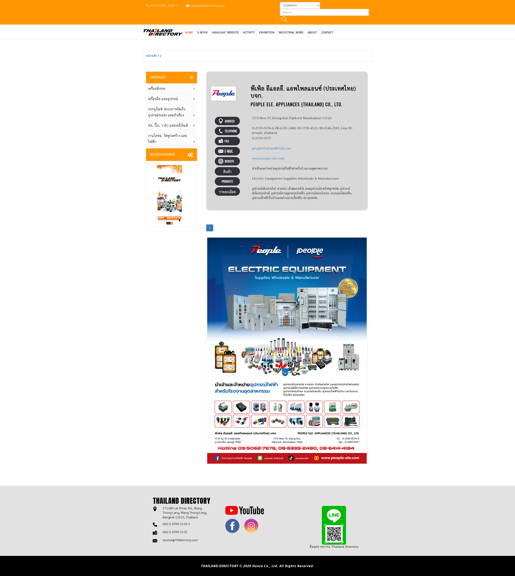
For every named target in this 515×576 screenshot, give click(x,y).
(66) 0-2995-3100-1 (163, 5)
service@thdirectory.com (207, 5)
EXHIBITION (266, 32)
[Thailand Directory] (163, 31)
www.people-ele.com (268, 158)
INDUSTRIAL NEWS (291, 32)
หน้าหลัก (152, 55)
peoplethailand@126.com (271, 148)
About (312, 32)
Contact (327, 32)
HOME (189, 32)
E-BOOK (202, 32)
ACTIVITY (249, 32)
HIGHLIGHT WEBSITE (225, 32)
